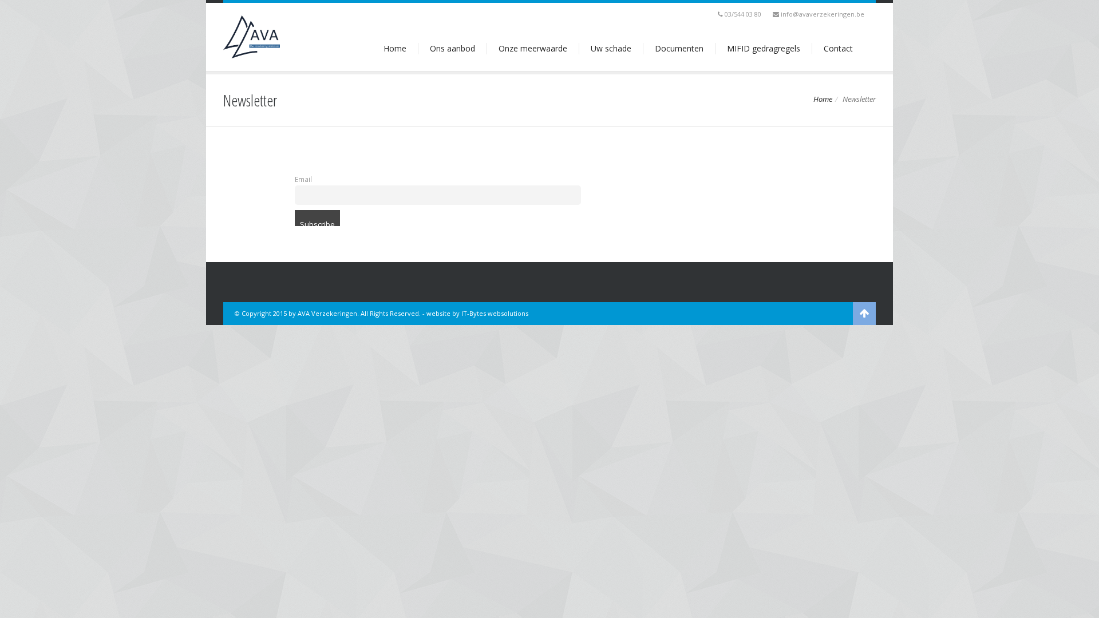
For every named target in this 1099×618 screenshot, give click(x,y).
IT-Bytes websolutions (494, 313)
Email (303, 179)
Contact (838, 48)
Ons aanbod (452, 48)
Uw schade (611, 48)
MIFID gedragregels (763, 48)
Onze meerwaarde (533, 48)
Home (395, 48)
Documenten (679, 48)
